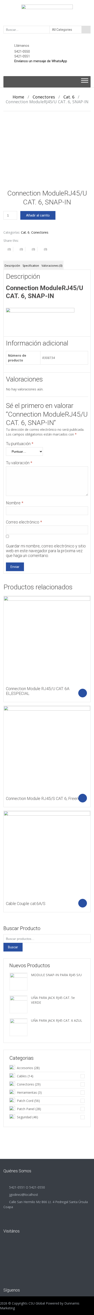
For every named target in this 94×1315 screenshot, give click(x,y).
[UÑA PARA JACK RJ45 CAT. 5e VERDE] (18, 1004)
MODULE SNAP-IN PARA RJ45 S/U (56, 975)
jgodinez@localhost (23, 1194)
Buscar (13, 947)
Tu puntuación (19, 443)
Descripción (12, 266)
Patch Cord (25, 1100)
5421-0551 (22, 56)
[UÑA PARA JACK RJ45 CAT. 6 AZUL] (18, 1027)
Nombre (14, 502)
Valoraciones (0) (52, 266)
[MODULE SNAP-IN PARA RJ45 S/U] (18, 981)
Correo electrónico (24, 522)
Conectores (44, 97)
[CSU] (47, 12)
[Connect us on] (31, 1289)
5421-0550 (22, 51)
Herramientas (27, 1092)
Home (18, 97)
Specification (31, 266)
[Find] (86, 30)
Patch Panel (25, 1109)
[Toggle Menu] (84, 81)
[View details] (47, 639)
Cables (22, 1076)
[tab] (12, 265)
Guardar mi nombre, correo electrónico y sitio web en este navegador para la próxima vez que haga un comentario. (46, 551)
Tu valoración (19, 462)
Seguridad (24, 1117)
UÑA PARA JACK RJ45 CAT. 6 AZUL (56, 1020)
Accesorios (25, 1068)
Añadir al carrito (38, 215)
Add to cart (82, 693)
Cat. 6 (68, 97)
